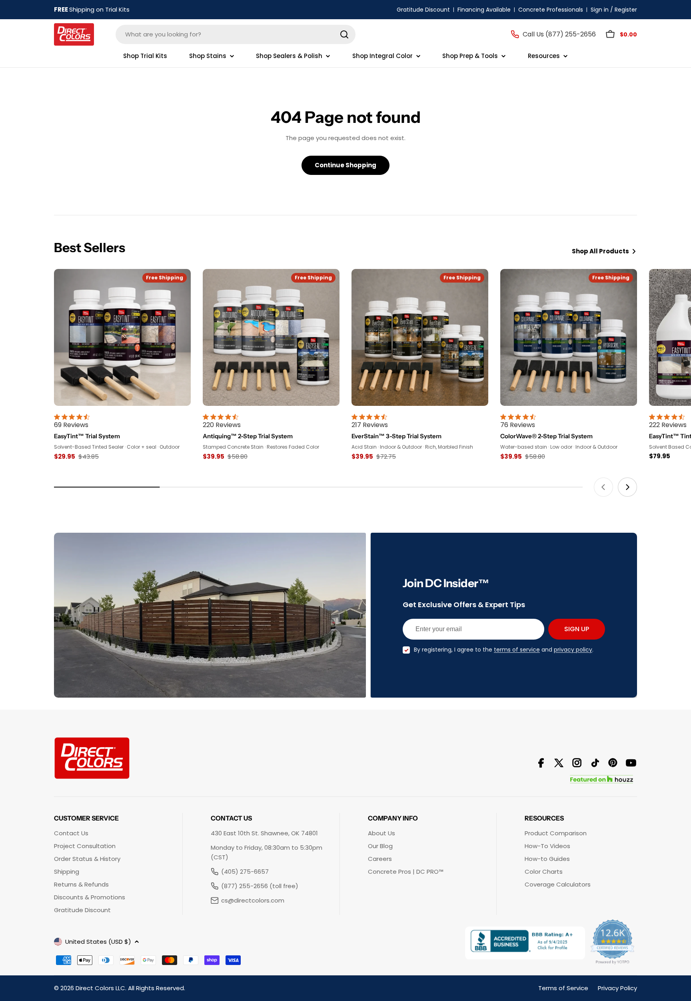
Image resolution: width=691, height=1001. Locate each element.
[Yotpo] (613, 943)
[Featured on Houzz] (601, 779)
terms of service (517, 650)
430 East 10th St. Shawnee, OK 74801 (264, 833)
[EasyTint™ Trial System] (122, 337)
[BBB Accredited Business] (525, 943)
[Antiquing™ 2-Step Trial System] (271, 337)
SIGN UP (576, 629)
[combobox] (235, 34)
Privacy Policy (617, 988)
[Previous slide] (603, 487)
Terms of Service (563, 988)
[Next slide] (627, 487)
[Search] (344, 34)
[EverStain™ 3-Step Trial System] (419, 337)
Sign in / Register (614, 10)
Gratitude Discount (423, 10)
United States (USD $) (98, 941)
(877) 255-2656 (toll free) (259, 886)
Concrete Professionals (550, 10)
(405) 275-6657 (245, 871)
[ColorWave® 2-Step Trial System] (568, 337)
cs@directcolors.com (252, 900)
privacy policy (573, 650)
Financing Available (484, 10)
